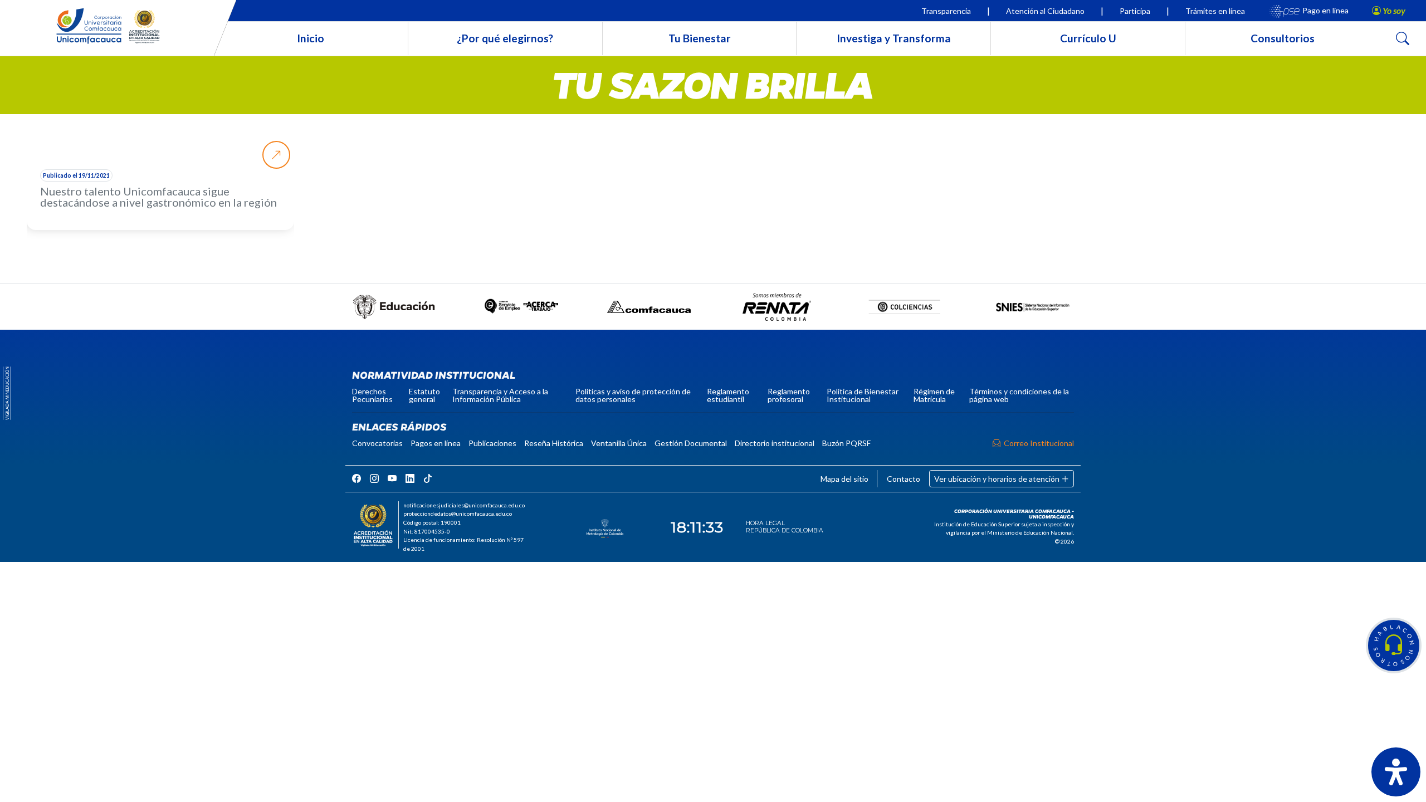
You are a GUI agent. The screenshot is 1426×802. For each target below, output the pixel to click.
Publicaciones (492, 443)
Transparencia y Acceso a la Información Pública (500, 395)
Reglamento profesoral (789, 395)
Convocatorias (377, 443)
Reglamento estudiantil (728, 395)
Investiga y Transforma (894, 38)
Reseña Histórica (553, 443)
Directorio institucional (774, 443)
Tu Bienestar (699, 38)
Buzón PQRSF (846, 443)
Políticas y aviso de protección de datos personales (633, 395)
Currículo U (1088, 38)
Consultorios (1283, 38)
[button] (1394, 645)
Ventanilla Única (619, 443)
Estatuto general (424, 395)
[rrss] (356, 478)
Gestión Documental (691, 443)
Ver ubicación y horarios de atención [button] (997, 478)
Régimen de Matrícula (934, 395)
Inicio (310, 38)
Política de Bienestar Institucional (862, 395)
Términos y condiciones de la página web (1019, 395)
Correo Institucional (1039, 443)
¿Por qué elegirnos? (505, 38)
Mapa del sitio (844, 478)
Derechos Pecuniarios (372, 395)
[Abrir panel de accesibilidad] (1395, 771)
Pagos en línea (436, 443)
